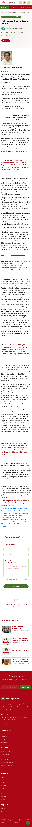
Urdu (2, 777)
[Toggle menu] (29, 3)
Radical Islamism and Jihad (13, 12)
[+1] (24, 560)
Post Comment (17, 586)
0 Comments (7, 35)
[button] (14, 560)
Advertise (4, 811)
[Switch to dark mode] (24, 2)
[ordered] (6, 562)
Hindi (3, 780)
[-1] (21, 560)
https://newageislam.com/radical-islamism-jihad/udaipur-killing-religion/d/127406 (15, 503)
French (3, 799)
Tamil (3, 788)
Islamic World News (7, 762)
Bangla (3, 785)
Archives (4, 742)
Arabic (3, 783)
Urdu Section (5, 757)
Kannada (4, 794)
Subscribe (25, 687)
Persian (3, 796)
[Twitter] (7, 724)
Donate (3, 808)
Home (3, 12)
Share (6, 41)
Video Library (5, 754)
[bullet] (8, 562)
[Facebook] (3, 724)
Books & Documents (7, 765)
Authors (3, 739)
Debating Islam (6, 768)
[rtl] (18, 560)
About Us (4, 737)
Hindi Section (5, 760)
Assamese (4, 791)
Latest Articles (5, 751)
